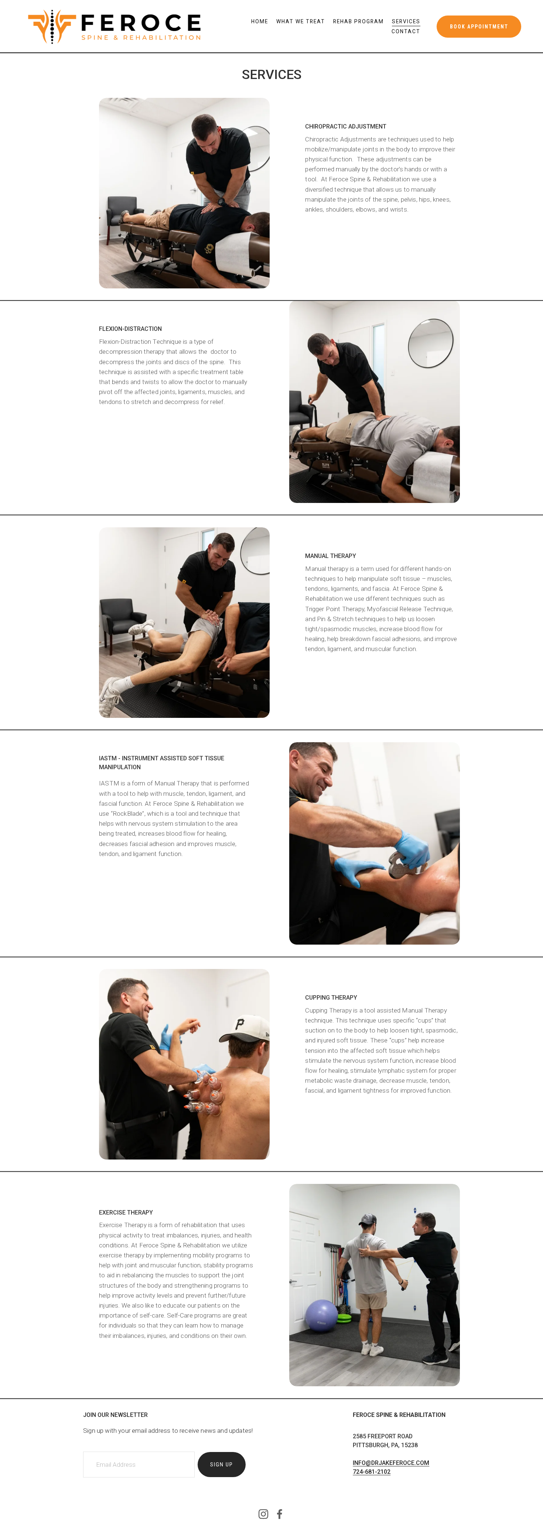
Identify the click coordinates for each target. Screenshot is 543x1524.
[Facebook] (279, 1514)
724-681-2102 (371, 1471)
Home (259, 21)
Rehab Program (358, 21)
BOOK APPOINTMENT (479, 27)
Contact (406, 31)
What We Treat (300, 21)
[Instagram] (263, 1514)
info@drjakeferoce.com (391, 1462)
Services (406, 21)
